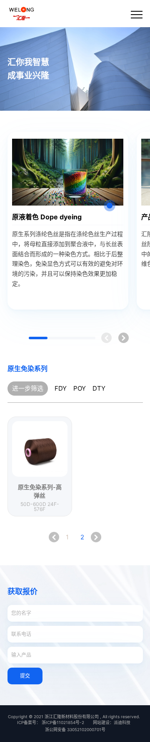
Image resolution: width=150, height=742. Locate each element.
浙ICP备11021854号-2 (63, 722)
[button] (123, 338)
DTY (98, 388)
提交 (25, 676)
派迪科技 (122, 722)
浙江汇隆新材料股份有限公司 (72, 716)
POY (79, 388)
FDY (61, 388)
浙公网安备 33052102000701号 (75, 729)
